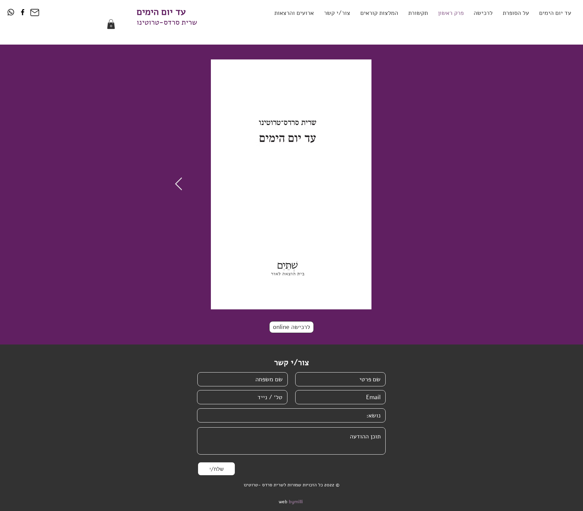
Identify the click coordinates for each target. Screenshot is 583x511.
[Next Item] (178, 184)
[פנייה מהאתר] (34, 12)
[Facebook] (23, 12)
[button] (337, 13)
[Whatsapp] (11, 12)
